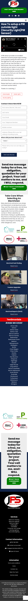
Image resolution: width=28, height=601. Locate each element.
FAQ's (14, 566)
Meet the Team (14, 572)
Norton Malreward (14, 370)
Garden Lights (17, 94)
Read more (14, 266)
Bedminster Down (14, 339)
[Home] (13, 3)
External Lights (6, 94)
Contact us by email (14, 545)
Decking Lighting (14, 530)
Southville (14, 374)
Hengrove (14, 359)
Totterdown (14, 378)
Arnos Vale (14, 326)
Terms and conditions (14, 563)
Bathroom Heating (14, 520)
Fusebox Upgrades (14, 287)
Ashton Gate (14, 330)
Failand (14, 355)
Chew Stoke (14, 351)
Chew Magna (14, 349)
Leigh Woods (14, 365)
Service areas (14, 575)
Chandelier (14, 526)
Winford (14, 382)
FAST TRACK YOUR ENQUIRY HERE (14, 10)
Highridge (14, 361)
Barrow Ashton (14, 334)
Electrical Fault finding (14, 263)
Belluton (14, 341)
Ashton (14, 328)
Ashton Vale (14, 332)
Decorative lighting (14, 532)
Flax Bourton (14, 357)
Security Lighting (7, 97)
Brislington (14, 345)
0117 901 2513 (14, 542)
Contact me (14, 569)
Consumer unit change (14, 528)
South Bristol (14, 372)
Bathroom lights (14, 523)
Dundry (14, 353)
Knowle (14, 363)
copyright (19, 594)
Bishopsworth (14, 343)
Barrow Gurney (14, 335)
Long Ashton (14, 366)
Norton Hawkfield (14, 368)
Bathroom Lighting (14, 521)
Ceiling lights (14, 525)
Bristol (14, 347)
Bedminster (14, 337)
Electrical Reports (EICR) (14, 311)
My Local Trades (20, 597)
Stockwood (14, 376)
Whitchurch (14, 380)
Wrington (14, 384)
